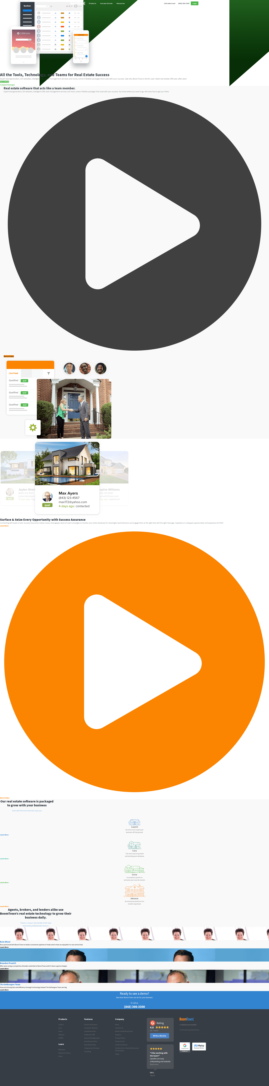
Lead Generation (90, 1031)
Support (118, 1035)
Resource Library (64, 1053)
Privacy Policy (120, 1038)
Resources (121, 3)
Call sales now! (176, 3)
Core (60, 1028)
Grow (60, 1031)
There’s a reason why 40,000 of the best (35, 923)
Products (92, 3)
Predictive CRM (89, 1035)
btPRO (60, 1038)
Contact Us (119, 1028)
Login (195, 3)
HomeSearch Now (90, 1041)
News (117, 1024)
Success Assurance (90, 1024)
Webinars (61, 1049)
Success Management (92, 1038)
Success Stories (106, 3)
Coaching (87, 1051)
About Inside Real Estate (124, 1031)
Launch (61, 1024)
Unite (60, 1056)
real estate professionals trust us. (36, 925)
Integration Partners (91, 1048)
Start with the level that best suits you (27, 811)
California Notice (121, 1045)
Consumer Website (91, 1028)
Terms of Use (120, 1041)
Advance (61, 1035)
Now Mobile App (90, 1045)
